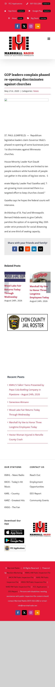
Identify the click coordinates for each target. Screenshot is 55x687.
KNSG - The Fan (12, 507)
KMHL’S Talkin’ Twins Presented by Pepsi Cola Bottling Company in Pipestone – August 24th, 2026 (26, 389)
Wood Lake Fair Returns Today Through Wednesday (10, 277)
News (36, 91)
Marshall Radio (13, 568)
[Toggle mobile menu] (49, 38)
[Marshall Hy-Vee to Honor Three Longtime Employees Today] (40, 277)
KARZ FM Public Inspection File (18, 587)
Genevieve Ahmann (19, 402)
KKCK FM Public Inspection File (21, 577)
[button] (6, 287)
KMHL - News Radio (14, 475)
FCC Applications (40, 587)
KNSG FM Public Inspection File (33, 582)
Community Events (39, 500)
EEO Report (35, 493)
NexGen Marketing (14, 572)
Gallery (19, 277)
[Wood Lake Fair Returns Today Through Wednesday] (14, 277)
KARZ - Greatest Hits (14, 500)
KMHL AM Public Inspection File (37, 572)
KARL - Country (12, 493)
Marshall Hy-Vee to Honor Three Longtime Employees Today (36, 277)
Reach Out (35, 475)
